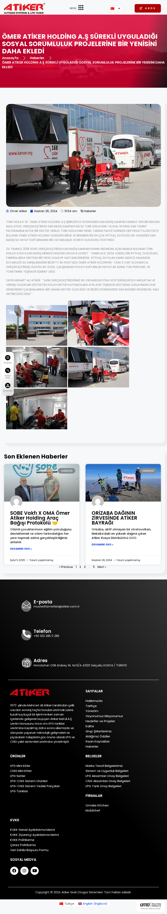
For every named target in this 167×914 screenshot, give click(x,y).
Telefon (42, 631)
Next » (102, 567)
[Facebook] (14, 871)
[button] (148, 8)
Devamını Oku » (21, 548)
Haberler (90, 211)
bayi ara (8, 376)
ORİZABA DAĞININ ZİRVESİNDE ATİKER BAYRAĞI (114, 518)
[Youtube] (35, 871)
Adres (40, 660)
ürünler (8, 390)
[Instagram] (24, 871)
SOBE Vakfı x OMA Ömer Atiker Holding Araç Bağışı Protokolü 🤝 (40, 518)
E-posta (43, 602)
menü (8, 362)
